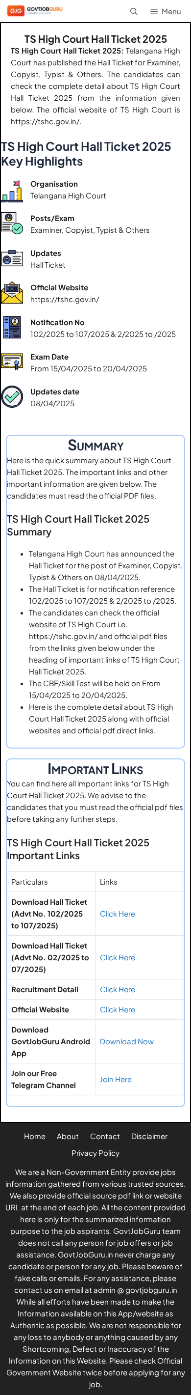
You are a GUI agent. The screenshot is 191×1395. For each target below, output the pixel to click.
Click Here (117, 913)
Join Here (116, 1079)
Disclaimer (149, 1136)
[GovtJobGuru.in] (37, 11)
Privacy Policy (95, 1152)
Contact (105, 1136)
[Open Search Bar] (133, 11)
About (68, 1136)
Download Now (127, 1041)
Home (35, 1136)
